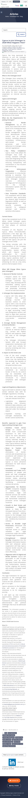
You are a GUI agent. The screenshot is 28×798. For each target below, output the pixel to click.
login (8, 754)
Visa (6, 733)
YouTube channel (9, 717)
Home (7, 16)
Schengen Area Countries (9, 735)
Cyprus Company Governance (12, 47)
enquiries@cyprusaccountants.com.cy (14, 704)
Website (18, 715)
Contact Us (14, 780)
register (12, 754)
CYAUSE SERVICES (12, 49)
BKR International (8, 685)
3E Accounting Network (10, 689)
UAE (10, 1)
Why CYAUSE (15, 785)
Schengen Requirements (8, 737)
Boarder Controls (7, 739)
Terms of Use (16, 795)
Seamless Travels (7, 744)
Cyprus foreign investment (9, 746)
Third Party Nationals (17, 739)
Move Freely (17, 741)
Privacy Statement (6, 795)
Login (25, 1)
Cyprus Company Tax (13, 47)
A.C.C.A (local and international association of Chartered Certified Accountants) (13, 646)
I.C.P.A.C (11, 644)
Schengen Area (19, 737)
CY (7, 1)
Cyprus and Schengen (8, 741)
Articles (10, 50)
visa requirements (12, 733)
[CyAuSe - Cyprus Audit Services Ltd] (6, 5)
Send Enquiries (16, 1)
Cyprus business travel (17, 744)
